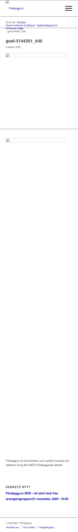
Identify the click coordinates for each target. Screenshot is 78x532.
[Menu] (66, 8)
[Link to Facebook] (57, 523)
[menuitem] (57, 8)
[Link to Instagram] (63, 523)
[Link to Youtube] (69, 523)
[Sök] (57, 8)
